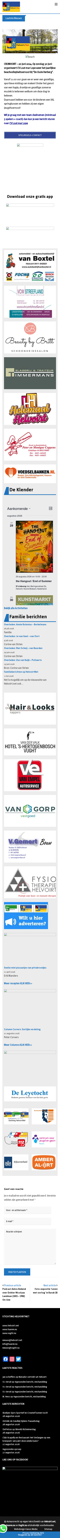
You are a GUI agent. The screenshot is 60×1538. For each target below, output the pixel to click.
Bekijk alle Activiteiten (16, 608)
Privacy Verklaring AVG (33, 1532)
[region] (30, 41)
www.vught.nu (9, 1333)
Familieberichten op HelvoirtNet (21, 672)
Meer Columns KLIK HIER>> (18, 1044)
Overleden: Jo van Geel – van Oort (22, 636)
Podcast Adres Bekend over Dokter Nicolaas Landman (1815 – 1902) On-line (14, 1294)
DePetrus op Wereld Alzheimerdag (19, 1429)
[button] (30, 266)
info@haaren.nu (9, 1343)
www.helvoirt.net (10, 1325)
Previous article (12, 1285)
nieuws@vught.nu (11, 1347)
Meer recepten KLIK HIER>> (18, 983)
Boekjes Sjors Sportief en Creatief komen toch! (25, 1412)
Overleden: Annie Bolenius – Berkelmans (25, 624)
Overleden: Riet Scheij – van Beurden (23, 648)
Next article (50, 1285)
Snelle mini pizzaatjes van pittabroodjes (25, 968)
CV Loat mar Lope (18, 123)
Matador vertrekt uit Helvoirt (33, 1376)
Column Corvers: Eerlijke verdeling (22, 1029)
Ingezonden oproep (12, 1449)
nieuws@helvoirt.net (12, 1340)
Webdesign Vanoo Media (25, 1529)
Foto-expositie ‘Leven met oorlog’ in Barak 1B (45, 1291)
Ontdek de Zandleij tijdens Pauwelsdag (21, 1420)
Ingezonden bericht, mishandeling (31, 1381)
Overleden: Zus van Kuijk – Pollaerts (23, 660)
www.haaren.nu (9, 1329)
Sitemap (48, 1529)
